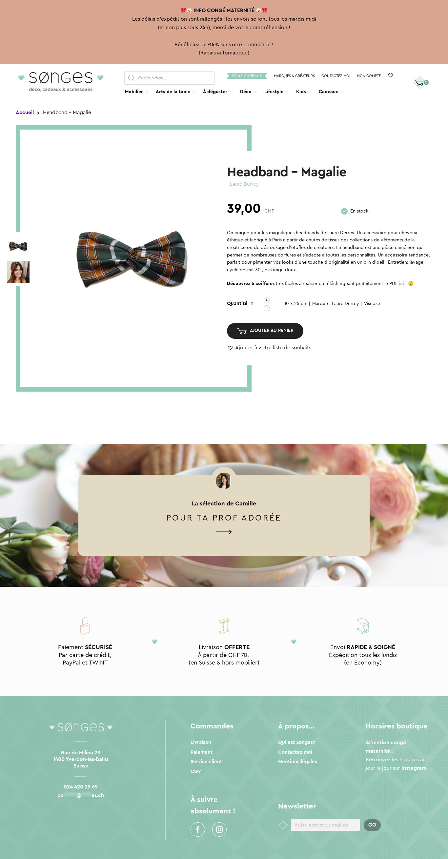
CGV (196, 771)
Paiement (202, 752)
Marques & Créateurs (294, 76)
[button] (269, 348)
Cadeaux (328, 91)
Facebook (198, 829)
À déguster (215, 91)
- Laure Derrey (243, 184)
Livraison (201, 742)
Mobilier (134, 91)
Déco (246, 91)
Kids (301, 91)
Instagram (219, 829)
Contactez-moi (335, 76)
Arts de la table (173, 91)
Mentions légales (297, 761)
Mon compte (369, 76)
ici (401, 283)
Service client (206, 761)
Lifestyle (273, 91)
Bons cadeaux (247, 76)
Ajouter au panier (272, 330)
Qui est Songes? (296, 742)
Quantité (237, 303)
